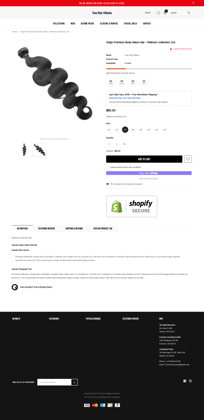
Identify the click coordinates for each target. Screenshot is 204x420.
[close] (193, 3)
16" (133, 130)
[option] (54, 84)
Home (14, 32)
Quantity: (110, 138)
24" (165, 130)
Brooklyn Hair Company (110, 397)
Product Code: (112, 59)
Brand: (109, 55)
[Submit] (74, 382)
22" (157, 130)
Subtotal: (110, 151)
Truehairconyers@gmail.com (177, 364)
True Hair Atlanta (102, 13)
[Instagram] (190, 381)
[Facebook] (185, 381)
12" (117, 130)
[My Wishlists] (157, 13)
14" (125, 130)
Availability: (111, 63)
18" (141, 130)
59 (112, 184)
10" (109, 130)
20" (149, 130)
